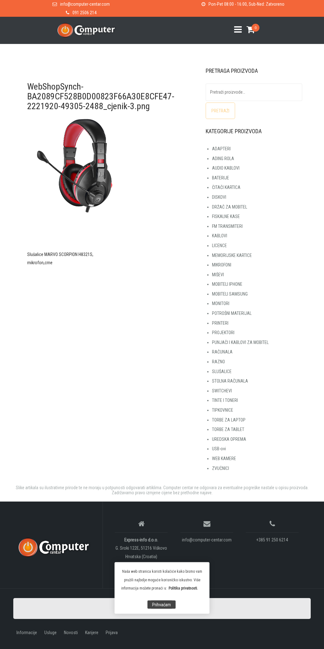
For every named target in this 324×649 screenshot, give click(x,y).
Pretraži (220, 110)
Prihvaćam (161, 604)
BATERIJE (220, 177)
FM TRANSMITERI (227, 226)
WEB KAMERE (224, 458)
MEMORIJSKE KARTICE (232, 255)
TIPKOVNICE (222, 410)
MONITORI (220, 303)
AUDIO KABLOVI (226, 168)
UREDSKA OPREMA (229, 439)
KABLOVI (219, 235)
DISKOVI (219, 197)
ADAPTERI (221, 148)
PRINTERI (220, 323)
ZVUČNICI (220, 468)
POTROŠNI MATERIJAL (232, 313)
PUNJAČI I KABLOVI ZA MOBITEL (240, 342)
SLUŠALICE (222, 371)
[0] (248, 29)
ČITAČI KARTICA (226, 187)
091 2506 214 (84, 12)
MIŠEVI (218, 274)
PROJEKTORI (223, 332)
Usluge (50, 632)
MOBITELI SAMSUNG (230, 293)
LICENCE (219, 245)
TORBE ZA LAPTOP (229, 419)
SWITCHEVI (222, 390)
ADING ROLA (223, 158)
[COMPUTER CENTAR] (55, 547)
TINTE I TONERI (225, 400)
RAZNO (218, 361)
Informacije (26, 632)
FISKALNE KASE (226, 216)
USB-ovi (219, 448)
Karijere (91, 632)
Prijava (112, 632)
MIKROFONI (221, 264)
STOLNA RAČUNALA (230, 381)
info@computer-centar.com (85, 4)
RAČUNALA (222, 351)
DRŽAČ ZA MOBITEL (229, 206)
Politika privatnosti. (183, 588)
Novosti (71, 632)
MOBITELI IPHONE (227, 284)
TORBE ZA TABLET (228, 429)
